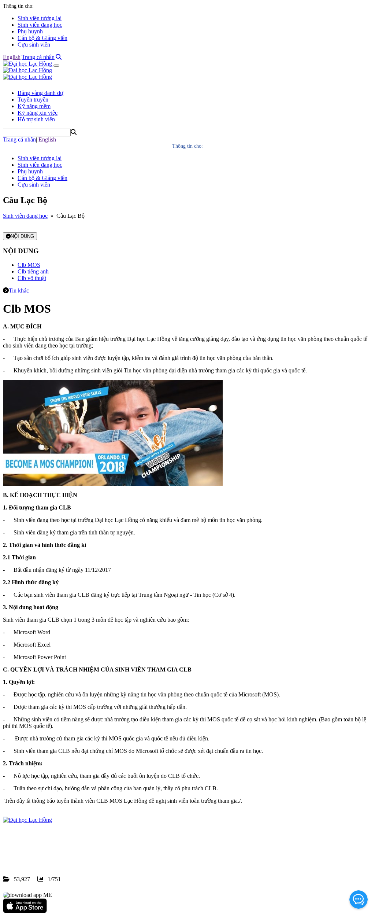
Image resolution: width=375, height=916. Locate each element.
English (12, 57)
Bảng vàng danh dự (40, 93)
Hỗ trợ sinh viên (36, 119)
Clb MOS (29, 265)
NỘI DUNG (22, 236)
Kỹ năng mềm (34, 106)
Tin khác (19, 290)
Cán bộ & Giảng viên (42, 38)
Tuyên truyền (33, 99)
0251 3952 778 (62, 846)
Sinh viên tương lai (40, 18)
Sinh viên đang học (40, 25)
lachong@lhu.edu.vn (58, 853)
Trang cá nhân (38, 57)
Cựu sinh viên (34, 44)
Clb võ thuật (32, 278)
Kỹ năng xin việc (37, 113)
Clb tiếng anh (33, 271)
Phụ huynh (30, 31)
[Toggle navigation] (56, 66)
